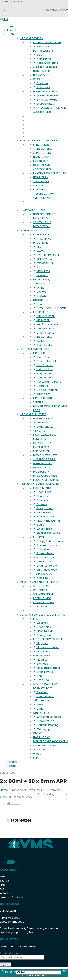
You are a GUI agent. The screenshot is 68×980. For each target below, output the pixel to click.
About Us (4, 880)
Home (4, 790)
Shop (2, 889)
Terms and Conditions (12, 897)
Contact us (6, 893)
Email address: (9, 953)
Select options (16, 822)
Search (11, 972)
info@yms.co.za (10, 918)
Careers (4, 884)
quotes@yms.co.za (12, 922)
